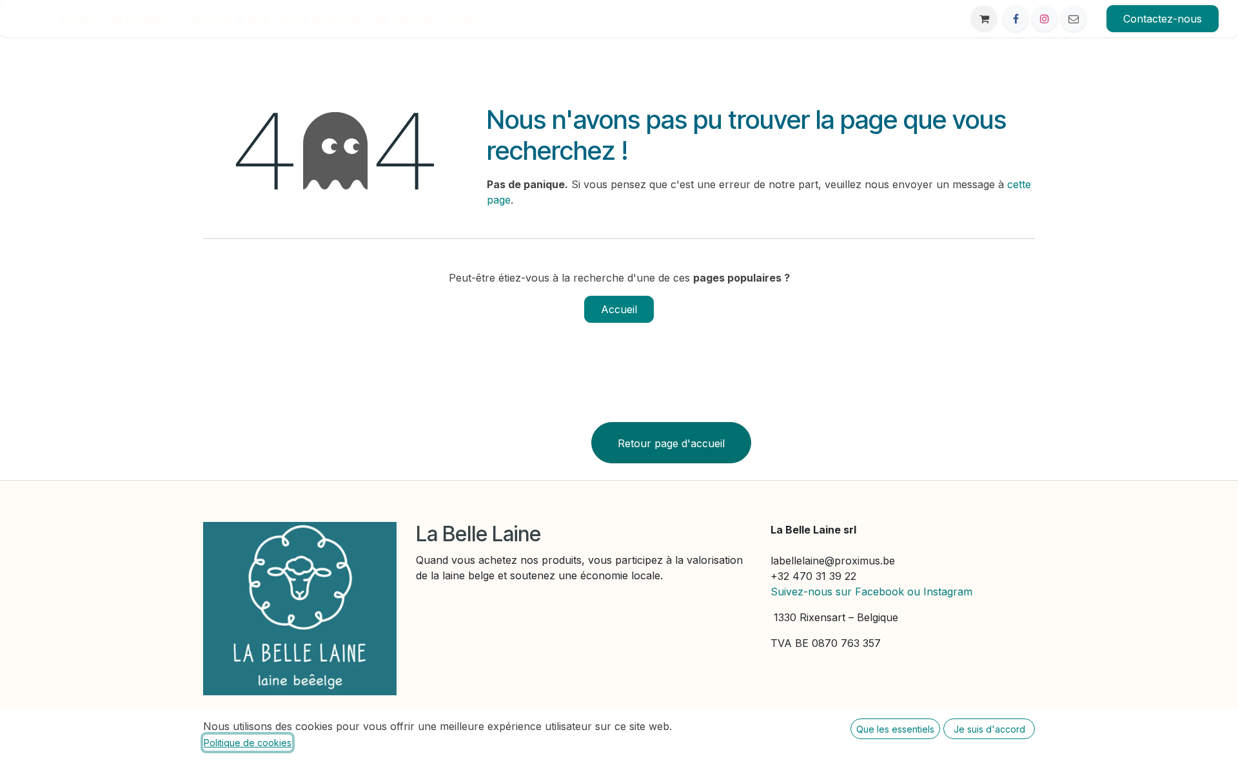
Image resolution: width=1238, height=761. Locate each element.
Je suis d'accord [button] (989, 729)
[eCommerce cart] (983, 18)
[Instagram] (1044, 19)
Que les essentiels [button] (895, 729)
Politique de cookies (247, 742)
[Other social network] (1073, 19)
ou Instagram (939, 591)
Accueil (619, 309)
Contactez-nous (1162, 18)
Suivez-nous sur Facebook (837, 591)
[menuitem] (77, 19)
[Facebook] (1015, 19)
